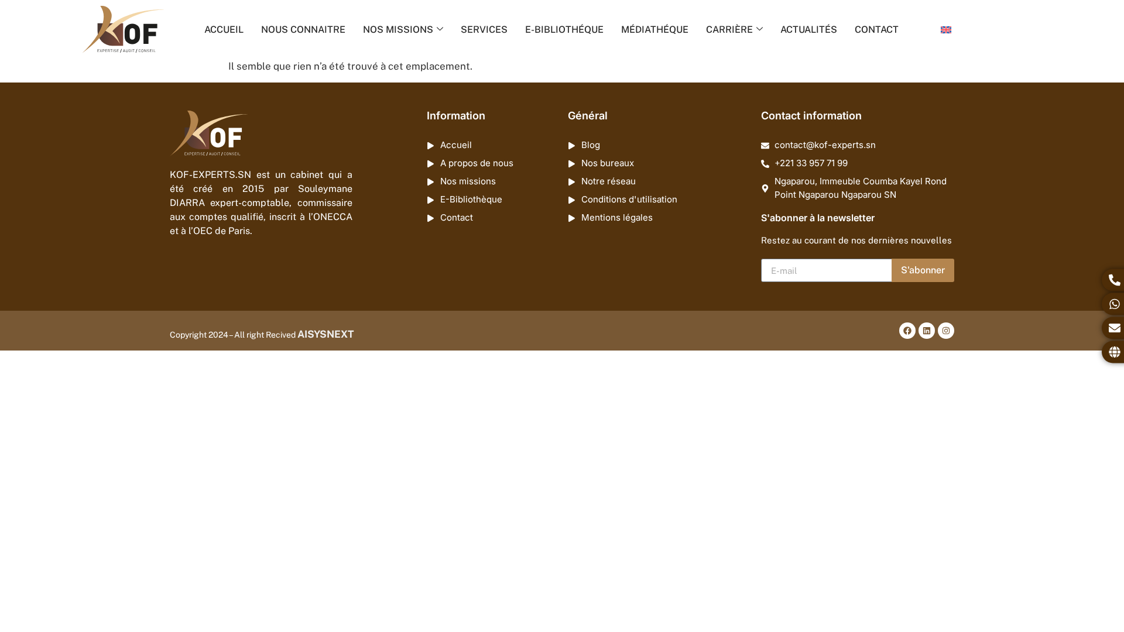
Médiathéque (654, 29)
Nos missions (398, 29)
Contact (877, 29)
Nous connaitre (303, 29)
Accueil (224, 29)
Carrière (729, 29)
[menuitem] (946, 30)
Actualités (808, 29)
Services (484, 29)
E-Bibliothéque (564, 29)
